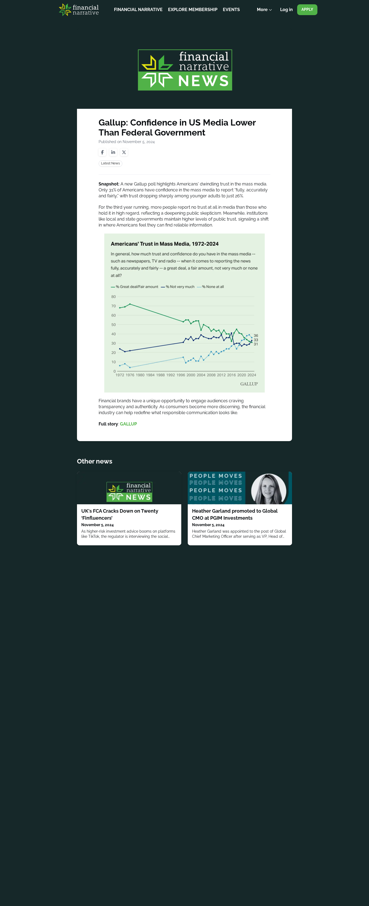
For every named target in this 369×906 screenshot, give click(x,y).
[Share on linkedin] (113, 152)
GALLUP (128, 424)
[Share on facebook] (102, 152)
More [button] (266, 13)
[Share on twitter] (124, 152)
